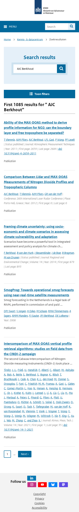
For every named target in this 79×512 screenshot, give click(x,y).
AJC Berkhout (36, 139)
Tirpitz (7, 370)
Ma (70, 393)
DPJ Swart (9, 311)
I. (18, 379)
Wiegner (31, 416)
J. (12, 393)
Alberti (45, 370)
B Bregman (68, 253)
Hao (29, 388)
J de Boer (56, 253)
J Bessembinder (42, 253)
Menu (13, 26)
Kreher (17, 393)
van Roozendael (12, 411)
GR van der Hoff (53, 194)
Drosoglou (9, 383)
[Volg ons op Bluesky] (53, 484)
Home (7, 39)
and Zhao (32, 420)
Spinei (48, 402)
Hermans (67, 388)
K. (50, 374)
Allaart (56, 370)
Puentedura (10, 402)
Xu (72, 416)
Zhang (19, 420)
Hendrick (32, 370)
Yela (9, 420)
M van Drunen (11, 257)
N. (34, 388)
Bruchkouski (10, 379)
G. (41, 397)
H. (66, 393)
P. (60, 416)
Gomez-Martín (15, 388)
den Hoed (48, 379)
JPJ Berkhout (47, 315)
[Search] (71, 26)
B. (60, 388)
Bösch (56, 374)
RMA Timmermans (58, 311)
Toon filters (42, 94)
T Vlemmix (9, 139)
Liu (54, 393)
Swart (19, 406)
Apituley (69, 370)
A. (5, 374)
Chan (33, 379)
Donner (62, 379)
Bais (9, 374)
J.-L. (14, 370)
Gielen (71, 383)
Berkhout (31, 374)
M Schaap (41, 311)
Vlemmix (30, 411)
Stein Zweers (63, 402)
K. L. (39, 379)
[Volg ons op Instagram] (32, 484)
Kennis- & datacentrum (30, 39)
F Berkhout (10, 253)
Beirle (19, 374)
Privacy (39, 498)
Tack (29, 406)
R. (70, 406)
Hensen (41, 388)
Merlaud (11, 397)
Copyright (39, 494)
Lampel (39, 393)
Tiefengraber (42, 406)
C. (51, 370)
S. (24, 374)
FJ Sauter (34, 315)
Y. (69, 411)
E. (29, 397)
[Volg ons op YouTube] (42, 484)
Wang (64, 411)
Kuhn (28, 393)
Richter (25, 402)
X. (40, 420)
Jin (8, 393)
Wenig (18, 416)
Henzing (53, 388)
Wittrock (45, 416)
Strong (7, 406)
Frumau (50, 383)
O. (18, 402)
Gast (61, 383)
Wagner (52, 411)
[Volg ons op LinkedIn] (31, 478)
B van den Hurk (25, 253)
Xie (56, 416)
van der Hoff (60, 406)
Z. (13, 416)
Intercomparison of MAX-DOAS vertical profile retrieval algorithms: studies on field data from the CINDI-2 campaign (38, 349)
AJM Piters (22, 139)
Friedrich (32, 383)
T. (60, 374)
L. (66, 383)
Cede (23, 379)
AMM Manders (20, 315)
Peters (23, 397)
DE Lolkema (61, 315)
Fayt (21, 383)
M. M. (41, 383)
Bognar (44, 374)
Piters (46, 397)
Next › (25, 454)
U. (25, 370)
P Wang (59, 139)
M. (62, 370)
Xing (64, 416)
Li (48, 393)
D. (72, 402)
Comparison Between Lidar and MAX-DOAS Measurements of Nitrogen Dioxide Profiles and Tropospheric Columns (39, 182)
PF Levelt (70, 139)
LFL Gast (49, 139)
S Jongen (21, 311)
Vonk (41, 411)
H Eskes (31, 311)
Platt (56, 397)
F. (39, 370)
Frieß (20, 370)
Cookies (39, 503)
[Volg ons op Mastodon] (63, 484)
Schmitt (37, 402)
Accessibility (39, 508)
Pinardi (35, 397)
